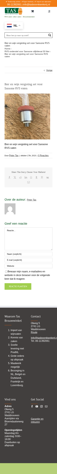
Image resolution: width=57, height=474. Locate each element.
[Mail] (46, 406)
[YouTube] (37, 406)
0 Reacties (43, 155)
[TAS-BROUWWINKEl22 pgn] (13, 8)
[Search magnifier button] (49, 35)
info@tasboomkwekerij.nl (36, 4)
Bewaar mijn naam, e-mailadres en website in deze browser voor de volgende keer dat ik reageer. (27, 275)
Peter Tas (14, 155)
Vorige (49, 70)
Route (34, 332)
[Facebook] (32, 406)
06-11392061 (14, 4)
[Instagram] (41, 406)
